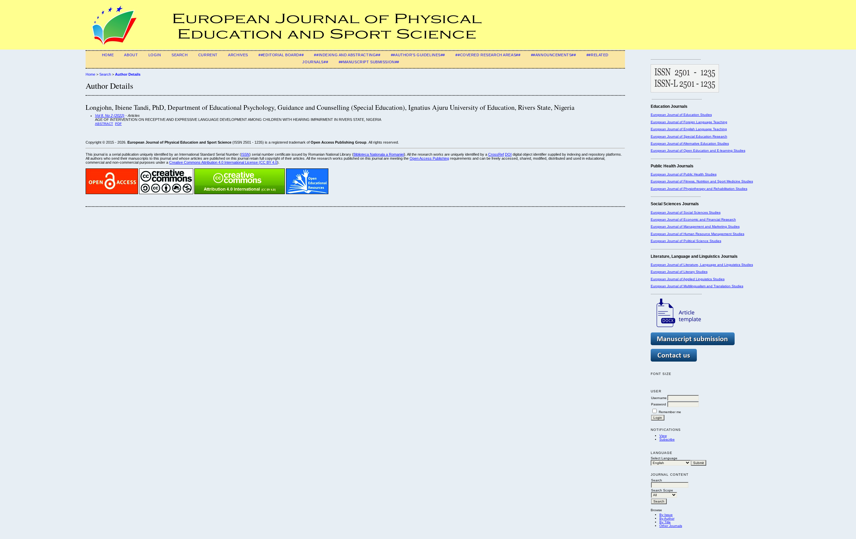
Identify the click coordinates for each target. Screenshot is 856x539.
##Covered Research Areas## (487, 55)
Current (208, 55)
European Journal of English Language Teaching (689, 129)
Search (180, 55)
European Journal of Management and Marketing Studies (695, 226)
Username (659, 398)
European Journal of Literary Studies (679, 272)
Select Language (664, 458)
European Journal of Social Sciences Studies (686, 212)
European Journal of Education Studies (681, 115)
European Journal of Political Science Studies (686, 241)
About (131, 55)
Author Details (127, 74)
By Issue (666, 515)
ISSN (245, 154)
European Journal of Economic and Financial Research (693, 219)
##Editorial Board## (281, 55)
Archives (238, 55)
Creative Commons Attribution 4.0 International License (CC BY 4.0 (223, 162)
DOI (508, 154)
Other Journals (670, 526)
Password (658, 404)
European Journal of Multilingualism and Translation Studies (697, 286)
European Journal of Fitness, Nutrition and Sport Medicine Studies (702, 181)
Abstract (104, 124)
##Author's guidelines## (418, 55)
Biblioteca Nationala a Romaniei (378, 154)
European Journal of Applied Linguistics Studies (688, 279)
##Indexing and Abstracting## (347, 55)
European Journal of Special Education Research (689, 136)
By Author (666, 518)
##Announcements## (553, 55)
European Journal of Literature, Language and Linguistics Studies (702, 264)
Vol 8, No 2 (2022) (109, 115)
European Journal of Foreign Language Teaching (689, 122)
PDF (118, 124)
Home (108, 55)
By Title (665, 522)
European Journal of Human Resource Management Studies (697, 234)
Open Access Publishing (429, 158)
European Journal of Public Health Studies (684, 174)
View (663, 436)
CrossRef (496, 154)
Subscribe (667, 439)
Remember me (670, 412)
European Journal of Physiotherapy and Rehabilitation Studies (699, 188)
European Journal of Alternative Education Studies (690, 143)
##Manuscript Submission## (369, 62)
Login (154, 55)
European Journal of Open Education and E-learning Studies (698, 150)
